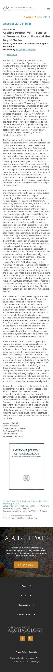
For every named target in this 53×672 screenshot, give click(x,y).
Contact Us (33, 652)
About (24, 586)
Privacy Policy (21, 652)
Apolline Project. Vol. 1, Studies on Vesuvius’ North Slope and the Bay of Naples (25, 502)
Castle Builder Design (30, 661)
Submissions (24, 605)
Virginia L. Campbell (26, 49)
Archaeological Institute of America (30, 658)
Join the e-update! (26, 564)
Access (24, 595)
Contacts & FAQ (24, 614)
